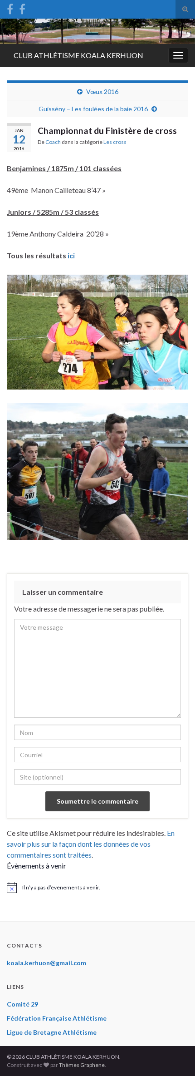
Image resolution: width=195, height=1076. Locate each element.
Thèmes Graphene (82, 1064)
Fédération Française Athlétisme (57, 1018)
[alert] (97, 887)
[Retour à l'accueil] (97, 31)
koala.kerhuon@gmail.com (46, 963)
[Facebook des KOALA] (10, 7)
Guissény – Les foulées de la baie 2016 (93, 109)
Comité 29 (22, 1004)
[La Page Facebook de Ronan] (22, 7)
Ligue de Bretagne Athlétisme (52, 1032)
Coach (53, 141)
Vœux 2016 (102, 91)
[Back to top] (174, 1055)
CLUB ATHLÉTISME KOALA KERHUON (78, 55)
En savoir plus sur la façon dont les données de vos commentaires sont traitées (91, 844)
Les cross (115, 141)
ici (71, 255)
